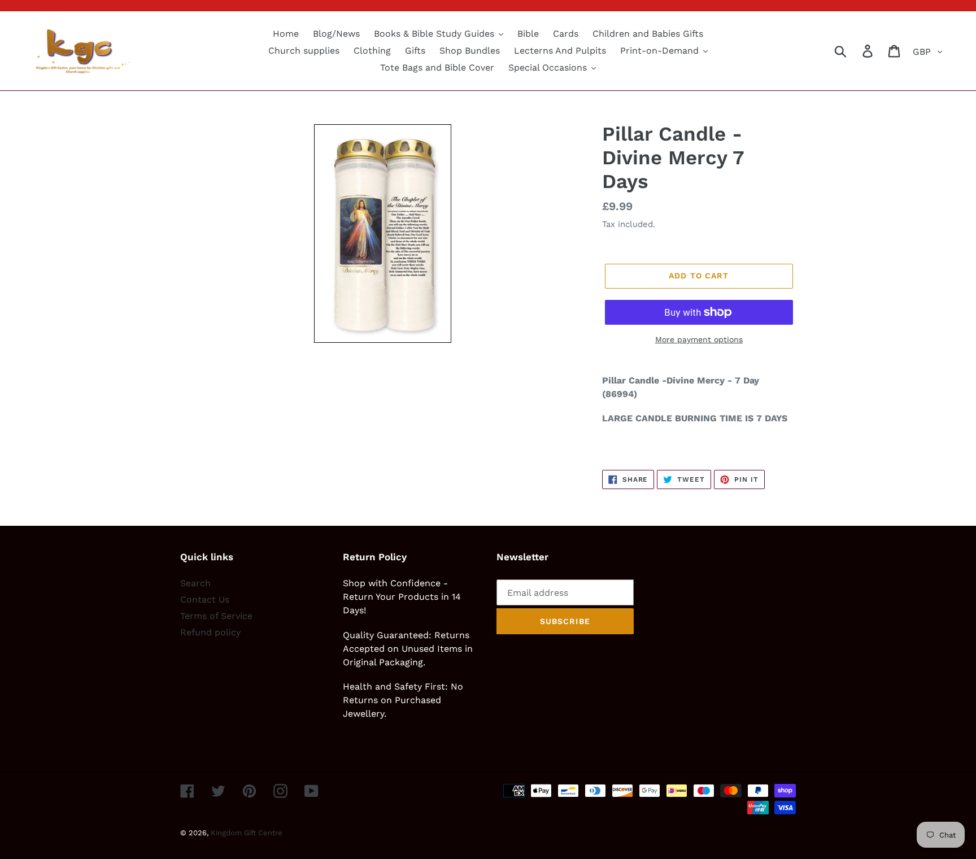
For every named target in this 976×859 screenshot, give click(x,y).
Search (195, 583)
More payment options (699, 339)
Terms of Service (216, 616)
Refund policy (210, 632)
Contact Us (204, 599)
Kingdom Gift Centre (246, 833)
